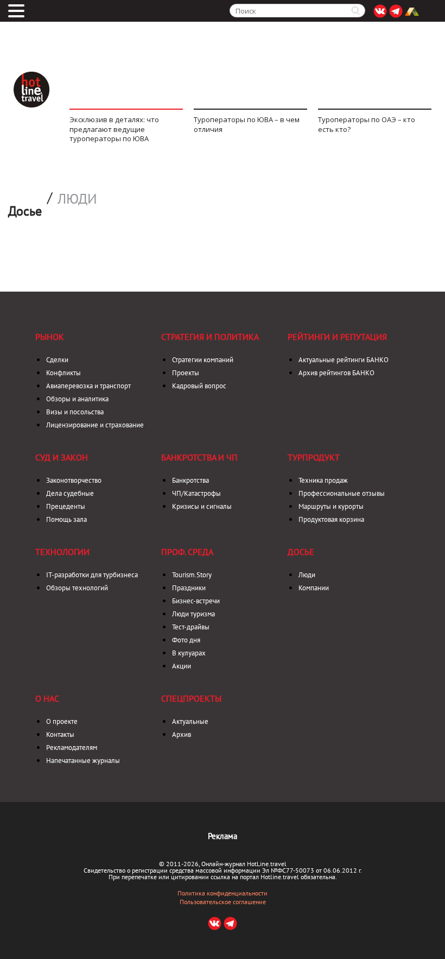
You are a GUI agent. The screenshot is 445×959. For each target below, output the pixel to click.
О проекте (62, 721)
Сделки (57, 359)
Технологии (62, 551)
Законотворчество (73, 480)
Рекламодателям (71, 747)
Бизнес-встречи (196, 600)
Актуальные (190, 721)
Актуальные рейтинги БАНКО (343, 359)
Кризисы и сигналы (202, 506)
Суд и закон (61, 457)
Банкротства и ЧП (199, 457)
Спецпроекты (191, 698)
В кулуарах (189, 653)
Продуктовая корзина (331, 519)
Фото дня (186, 640)
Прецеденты (65, 506)
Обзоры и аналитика (77, 398)
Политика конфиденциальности (222, 893)
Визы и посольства (75, 412)
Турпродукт (314, 457)
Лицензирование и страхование (95, 425)
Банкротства (190, 480)
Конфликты (63, 372)
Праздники (189, 587)
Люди (77, 199)
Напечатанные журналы (83, 760)
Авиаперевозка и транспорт (88, 385)
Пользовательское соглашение (223, 902)
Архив (181, 734)
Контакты (60, 734)
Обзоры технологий (77, 587)
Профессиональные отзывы (341, 493)
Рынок (49, 336)
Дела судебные (70, 493)
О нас (47, 698)
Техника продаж (323, 480)
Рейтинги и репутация (337, 336)
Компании (313, 587)
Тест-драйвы (190, 627)
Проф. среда (187, 551)
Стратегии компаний (202, 359)
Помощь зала (66, 519)
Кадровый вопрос (199, 385)
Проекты (185, 372)
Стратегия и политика (210, 336)
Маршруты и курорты (331, 506)
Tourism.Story (192, 574)
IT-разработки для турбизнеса (92, 574)
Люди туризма (193, 614)
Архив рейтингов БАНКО (336, 372)
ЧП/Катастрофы (196, 493)
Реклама (222, 836)
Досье (301, 551)
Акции (181, 666)
